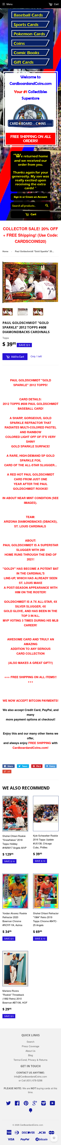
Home (5, 251)
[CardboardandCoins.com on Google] (34, 1104)
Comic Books (26, 52)
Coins (19, 43)
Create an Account (36, 196)
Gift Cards (24, 62)
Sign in (18, 196)
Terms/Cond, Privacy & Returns (30, 1059)
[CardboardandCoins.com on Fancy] (30, 1111)
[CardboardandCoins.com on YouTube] (52, 1104)
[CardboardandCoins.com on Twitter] (8, 1104)
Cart (33, 214)
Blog (30, 1055)
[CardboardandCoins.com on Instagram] (43, 1104)
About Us (30, 1050)
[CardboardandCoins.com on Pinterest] (26, 1104)
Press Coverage (30, 1046)
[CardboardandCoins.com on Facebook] (17, 1104)
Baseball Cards (28, 15)
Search (30, 1041)
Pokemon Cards (29, 34)
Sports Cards (26, 24)
